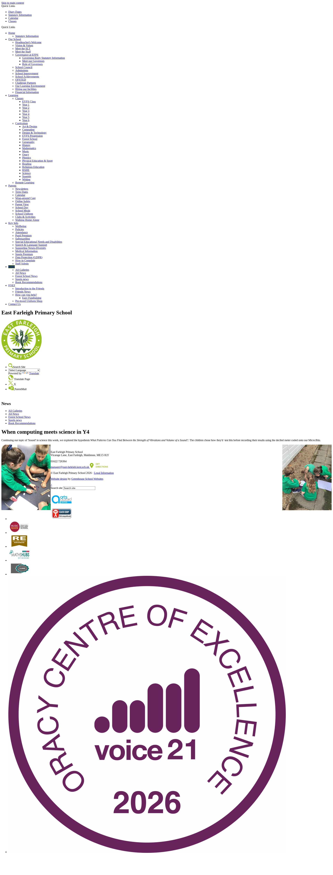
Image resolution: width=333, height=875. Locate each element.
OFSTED (20, 79)
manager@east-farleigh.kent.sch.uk (70, 467)
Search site (56, 487)
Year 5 (25, 117)
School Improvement (26, 73)
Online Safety (22, 201)
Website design (59, 478)
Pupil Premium (23, 235)
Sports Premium (24, 254)
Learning (13, 95)
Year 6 (25, 120)
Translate (34, 373)
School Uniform (24, 213)
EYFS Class (29, 101)
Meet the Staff (23, 51)
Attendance (21, 232)
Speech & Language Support (31, 244)
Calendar (13, 18)
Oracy (25, 154)
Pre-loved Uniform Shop (28, 301)
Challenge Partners (25, 82)
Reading (26, 163)
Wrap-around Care (25, 198)
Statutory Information (20, 15)
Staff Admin (22, 263)
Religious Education (33, 167)
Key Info (13, 223)
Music (25, 151)
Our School (14, 39)
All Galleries (22, 269)
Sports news (22, 279)
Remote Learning (24, 182)
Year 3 (25, 110)
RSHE (25, 170)
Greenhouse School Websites (87, 478)
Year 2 (25, 107)
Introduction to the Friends (29, 288)
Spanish (26, 176)
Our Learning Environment (30, 85)
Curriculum (21, 123)
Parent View (22, 204)
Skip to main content (12, 2)
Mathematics (29, 148)
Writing (26, 179)
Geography (28, 142)
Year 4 (25, 114)
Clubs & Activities (25, 216)
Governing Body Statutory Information (43, 57)
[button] (16, 27)
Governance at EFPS (26, 54)
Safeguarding (22, 238)
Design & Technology (34, 132)
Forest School (29, 138)
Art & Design (29, 126)
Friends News (23, 291)
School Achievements (27, 76)
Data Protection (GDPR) (28, 257)
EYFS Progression (32, 135)
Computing (28, 129)
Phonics (26, 157)
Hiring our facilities (25, 89)
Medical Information (26, 251)
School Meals (22, 210)
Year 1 (25, 104)
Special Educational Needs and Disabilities (38, 241)
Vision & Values (24, 45)
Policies (19, 229)
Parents (12, 185)
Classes (12, 21)
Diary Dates (15, 11)
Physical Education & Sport (37, 160)
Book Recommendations (28, 282)
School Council (23, 67)
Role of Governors (32, 64)
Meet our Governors (33, 61)
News (11, 266)
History (26, 145)
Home (11, 33)
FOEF (11, 285)
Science (26, 173)
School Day (21, 207)
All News (20, 272)
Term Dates (21, 191)
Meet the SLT (22, 48)
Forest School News (26, 276)
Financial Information (27, 92)
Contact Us (14, 304)
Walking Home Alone (27, 219)
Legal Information (104, 472)
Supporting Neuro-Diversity (30, 248)
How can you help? (26, 294)
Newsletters (21, 188)
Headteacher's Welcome (28, 42)
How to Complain (25, 260)
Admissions (21, 70)
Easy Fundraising (31, 297)
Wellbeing (20, 226)
